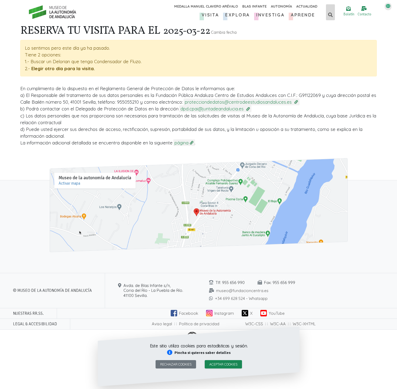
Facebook (188, 313)
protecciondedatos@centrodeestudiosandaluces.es (239, 102)
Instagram (224, 313)
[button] (198, 353)
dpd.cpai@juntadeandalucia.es (212, 108)
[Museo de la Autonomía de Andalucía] (52, 12)
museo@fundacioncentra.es (242, 290)
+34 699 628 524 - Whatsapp (241, 298)
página (181, 143)
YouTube (277, 313)
